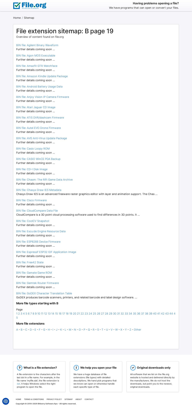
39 (150, 313)
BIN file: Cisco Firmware (31, 200)
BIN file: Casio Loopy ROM (33, 148)
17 (63, 313)
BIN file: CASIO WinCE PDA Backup (38, 158)
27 (102, 313)
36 (138, 313)
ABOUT (78, 399)
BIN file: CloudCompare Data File (37, 210)
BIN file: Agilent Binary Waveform (37, 45)
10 (38, 313)
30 (114, 313)
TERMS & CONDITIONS (34, 399)
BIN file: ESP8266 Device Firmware (38, 241)
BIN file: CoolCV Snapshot (32, 221)
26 (98, 313)
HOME (18, 399)
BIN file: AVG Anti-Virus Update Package (41, 138)
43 (167, 313)
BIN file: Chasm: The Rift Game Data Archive (44, 179)
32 (122, 313)
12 (45, 313)
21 (78, 313)
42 (162, 313)
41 (158, 313)
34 (130, 313)
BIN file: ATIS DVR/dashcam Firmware (40, 117)
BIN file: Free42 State (30, 262)
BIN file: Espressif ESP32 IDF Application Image (46, 252)
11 (42, 313)
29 (110, 313)
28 (106, 313)
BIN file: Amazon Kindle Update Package (42, 76)
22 (82, 313)
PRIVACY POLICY (54, 399)
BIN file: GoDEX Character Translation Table (44, 293)
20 (74, 313)
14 (52, 313)
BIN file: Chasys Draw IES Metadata (38, 190)
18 (67, 313)
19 (70, 313)
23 (86, 313)
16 (60, 313)
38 (146, 313)
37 (142, 313)
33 (126, 313)
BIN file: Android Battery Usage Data (39, 86)
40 (154, 313)
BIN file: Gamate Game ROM (34, 272)
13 (49, 313)
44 (171, 313)
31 (118, 313)
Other (137, 329)
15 (56, 313)
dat (18, 383)
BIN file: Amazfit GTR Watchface (36, 65)
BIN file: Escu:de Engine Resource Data (41, 231)
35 (134, 313)
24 (90, 313)
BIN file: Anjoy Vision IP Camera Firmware (42, 96)
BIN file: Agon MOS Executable (35, 55)
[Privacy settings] (5, 401)
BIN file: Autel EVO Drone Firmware (38, 127)
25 (94, 313)
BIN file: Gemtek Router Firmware (37, 283)
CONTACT (89, 399)
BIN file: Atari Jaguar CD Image (35, 107)
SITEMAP (68, 399)
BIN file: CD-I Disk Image (31, 169)
